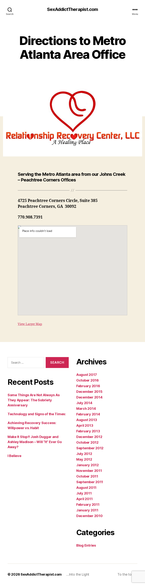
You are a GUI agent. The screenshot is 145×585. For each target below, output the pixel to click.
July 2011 (84, 493)
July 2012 (84, 454)
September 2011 (89, 482)
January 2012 (87, 465)
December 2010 (89, 516)
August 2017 (86, 375)
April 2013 (84, 425)
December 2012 (89, 437)
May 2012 (84, 459)
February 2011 (87, 505)
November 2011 (89, 471)
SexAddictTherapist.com (72, 9)
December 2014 (89, 397)
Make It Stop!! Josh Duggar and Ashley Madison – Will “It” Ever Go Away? (35, 442)
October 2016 (87, 380)
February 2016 (88, 386)
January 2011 (87, 510)
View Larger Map (30, 324)
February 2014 (88, 414)
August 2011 (86, 488)
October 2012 (87, 442)
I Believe (14, 456)
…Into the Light (77, 574)
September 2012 (89, 448)
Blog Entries (86, 545)
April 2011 (84, 499)
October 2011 (87, 476)
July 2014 (84, 403)
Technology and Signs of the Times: (37, 414)
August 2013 (86, 420)
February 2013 (88, 431)
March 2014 (86, 409)
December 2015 (89, 392)
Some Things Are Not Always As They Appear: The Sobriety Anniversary (34, 400)
